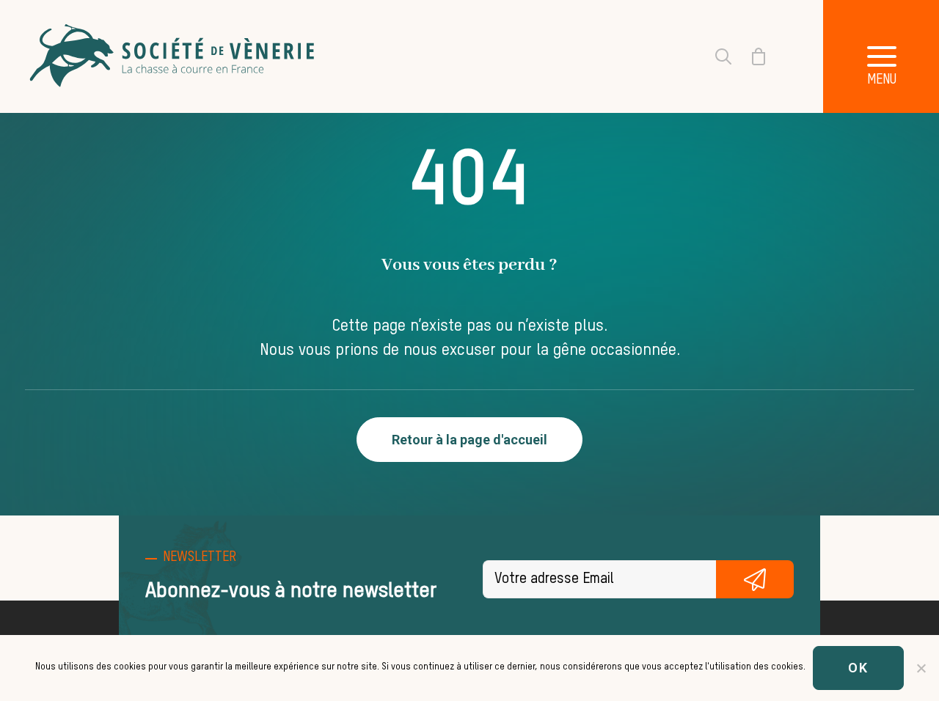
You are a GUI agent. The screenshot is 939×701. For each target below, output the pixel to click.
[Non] (920, 668)
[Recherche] (714, 56)
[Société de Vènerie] (174, 56)
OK (858, 667)
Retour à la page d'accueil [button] (469, 439)
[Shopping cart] (749, 56)
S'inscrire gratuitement (755, 579)
